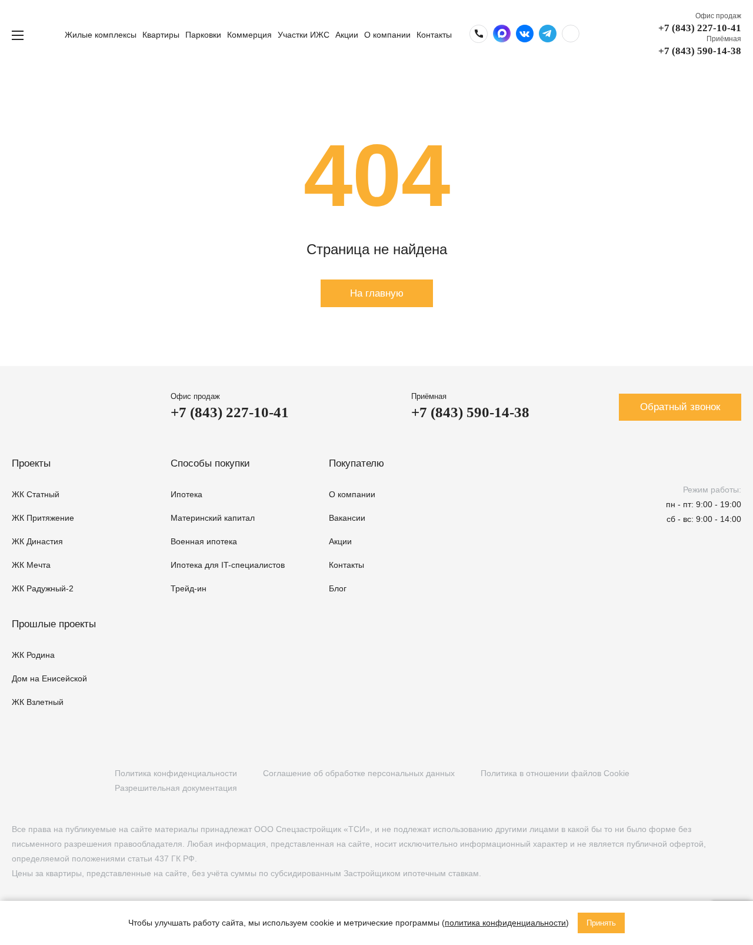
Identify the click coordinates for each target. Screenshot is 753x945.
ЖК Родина (33, 655)
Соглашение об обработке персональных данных (359, 773)
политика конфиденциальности (505, 922)
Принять (601, 923)
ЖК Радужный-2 (43, 588)
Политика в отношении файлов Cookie (555, 773)
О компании (387, 34)
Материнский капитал (213, 518)
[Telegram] (66, 781)
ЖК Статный (35, 494)
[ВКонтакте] (18, 781)
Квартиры (160, 34)
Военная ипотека (204, 541)
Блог (337, 588)
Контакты (434, 34)
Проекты (31, 463)
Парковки (203, 34)
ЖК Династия (37, 541)
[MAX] (90, 781)
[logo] (44, 35)
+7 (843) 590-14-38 (699, 50)
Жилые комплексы (100, 34)
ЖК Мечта (31, 565)
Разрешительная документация (176, 788)
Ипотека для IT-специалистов (228, 565)
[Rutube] (42, 781)
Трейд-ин (188, 588)
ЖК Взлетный (38, 702)
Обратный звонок (680, 406)
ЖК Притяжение (43, 518)
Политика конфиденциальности (176, 773)
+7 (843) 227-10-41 (699, 28)
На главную (377, 293)
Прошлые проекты (54, 624)
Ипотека (186, 494)
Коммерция (249, 34)
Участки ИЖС (303, 34)
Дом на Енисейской (49, 678)
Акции (346, 34)
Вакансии (347, 518)
